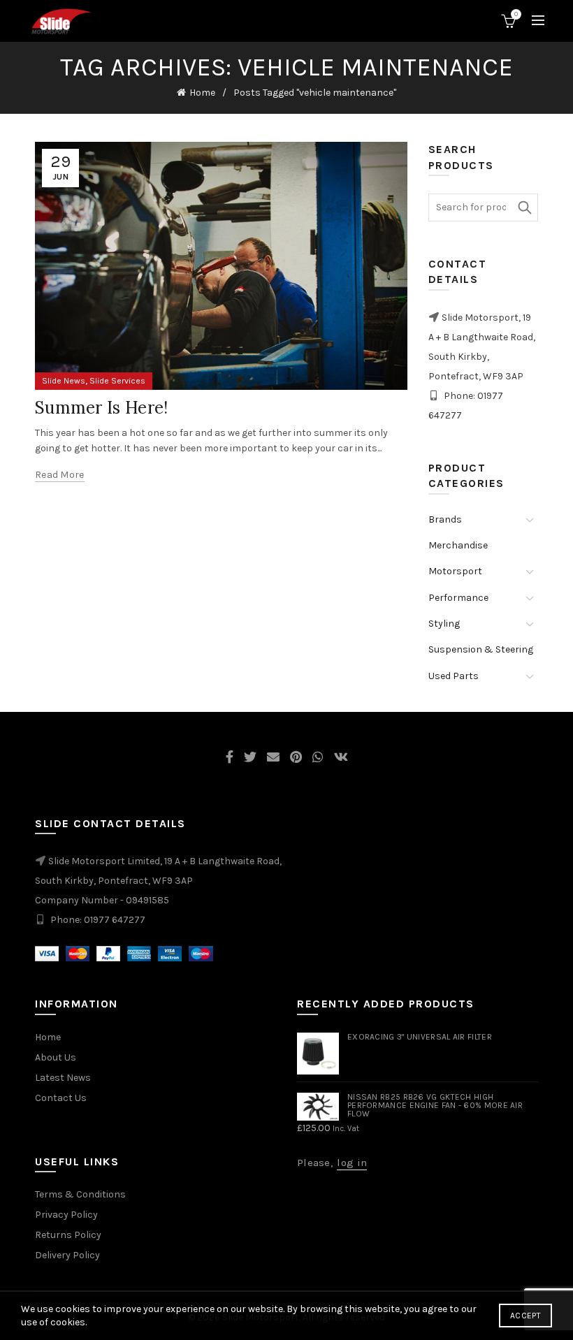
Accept (525, 1315)
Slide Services (117, 381)
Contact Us (61, 1098)
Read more (60, 475)
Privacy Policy (66, 1215)
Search (524, 207)
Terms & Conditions (80, 1194)
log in (352, 1162)
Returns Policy (68, 1235)
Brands (445, 519)
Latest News (63, 1078)
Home (202, 93)
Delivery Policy (67, 1255)
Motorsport (455, 571)
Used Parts (453, 676)
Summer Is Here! (101, 407)
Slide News (63, 381)
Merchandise (458, 545)
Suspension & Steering (480, 649)
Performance (458, 598)
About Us (55, 1057)
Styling (444, 623)
